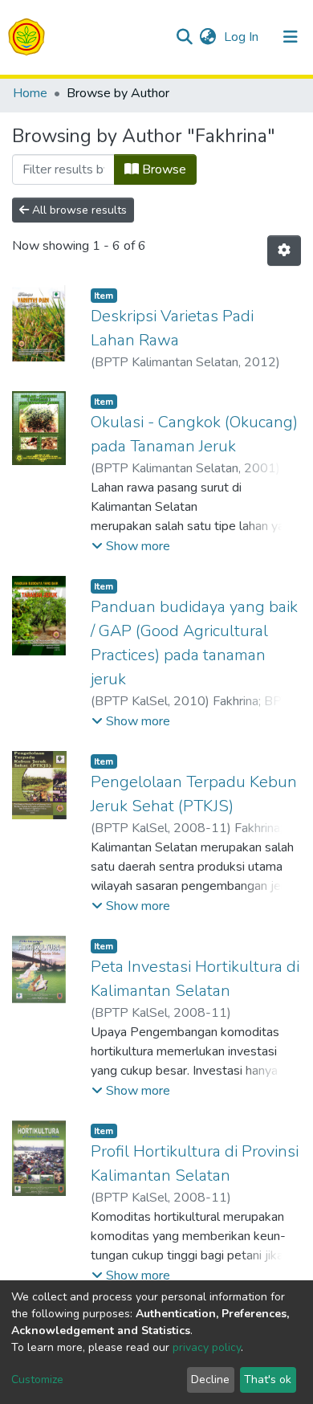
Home (30, 93)
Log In (243, 37)
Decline (210, 1379)
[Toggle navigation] (290, 37)
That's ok (267, 1379)
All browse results (78, 210)
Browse (162, 169)
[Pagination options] (284, 250)
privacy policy (207, 1347)
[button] (207, 37)
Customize (37, 1379)
